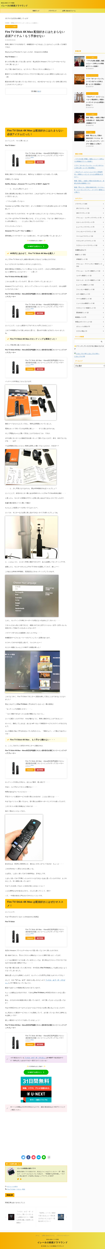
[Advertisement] (36, 111)
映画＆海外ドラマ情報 (52, 1239)
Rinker (32, 157)
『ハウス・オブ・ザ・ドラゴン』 (35, 1058)
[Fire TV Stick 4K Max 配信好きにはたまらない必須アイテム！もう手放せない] (39, 1157)
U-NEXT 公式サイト (35, 246)
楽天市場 (40, 162)
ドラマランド (52, 11)
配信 (23, 1189)
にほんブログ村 (79, 356)
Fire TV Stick (11, 1189)
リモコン (19, 1189)
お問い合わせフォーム (69, 11)
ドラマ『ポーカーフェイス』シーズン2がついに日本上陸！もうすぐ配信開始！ (95, 81)
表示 (39, 91)
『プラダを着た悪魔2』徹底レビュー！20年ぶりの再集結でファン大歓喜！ (95, 63)
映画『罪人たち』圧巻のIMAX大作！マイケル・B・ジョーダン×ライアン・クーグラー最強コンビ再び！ (89, 189)
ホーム (37, 1235)
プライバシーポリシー (63, 1235)
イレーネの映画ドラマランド (14, 5)
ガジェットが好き (12, 1186)
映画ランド (36, 11)
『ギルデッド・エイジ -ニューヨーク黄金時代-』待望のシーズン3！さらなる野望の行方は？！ (88, 174)
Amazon (30, 162)
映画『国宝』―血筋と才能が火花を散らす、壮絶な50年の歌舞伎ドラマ (95, 120)
